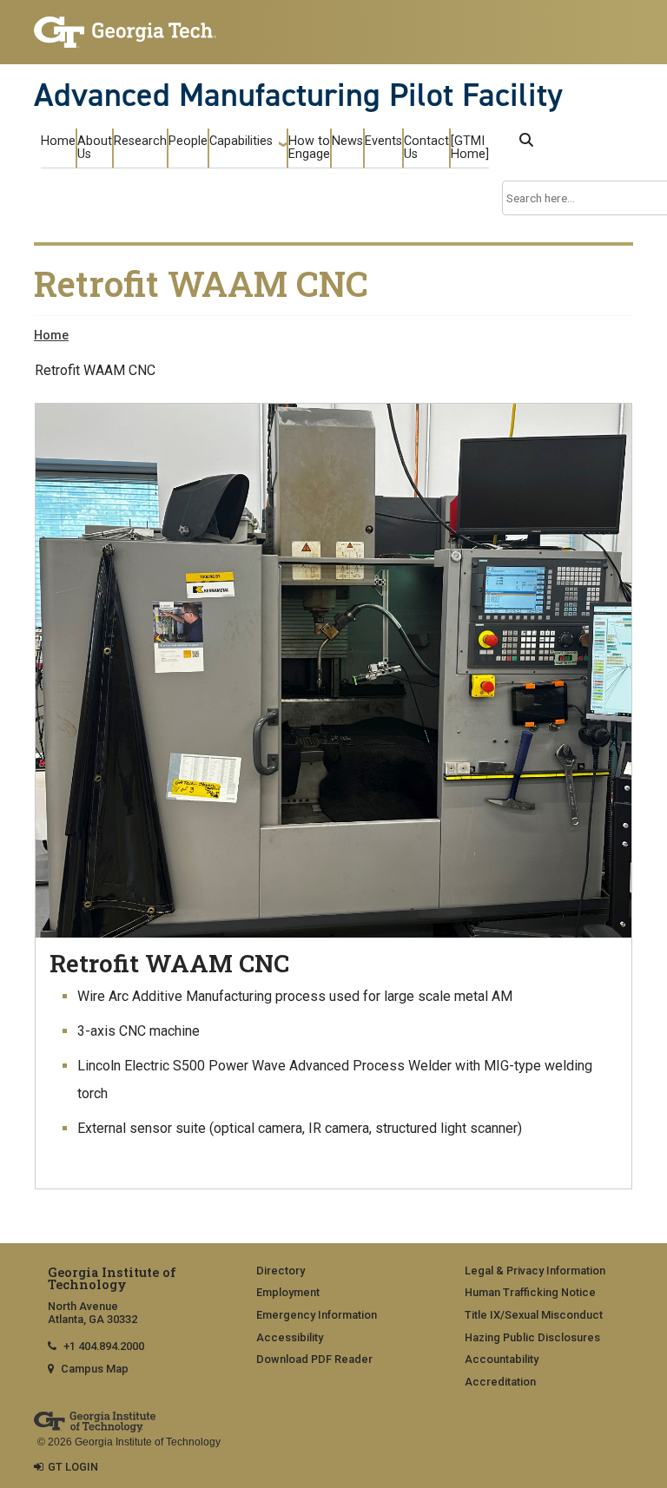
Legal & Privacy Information (535, 1270)
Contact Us (426, 148)
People (188, 141)
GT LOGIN (73, 1466)
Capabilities (241, 141)
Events (383, 141)
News (347, 141)
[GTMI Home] (470, 148)
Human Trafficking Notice (530, 1292)
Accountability (501, 1359)
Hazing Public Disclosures (532, 1337)
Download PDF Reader (314, 1359)
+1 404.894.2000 (103, 1346)
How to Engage (309, 148)
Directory (280, 1270)
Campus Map (95, 1368)
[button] (526, 140)
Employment (288, 1292)
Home (58, 141)
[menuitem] (340, 1272)
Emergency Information (316, 1314)
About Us (94, 148)
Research (140, 141)
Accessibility (289, 1337)
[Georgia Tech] (125, 32)
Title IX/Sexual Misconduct (534, 1314)
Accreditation (500, 1381)
